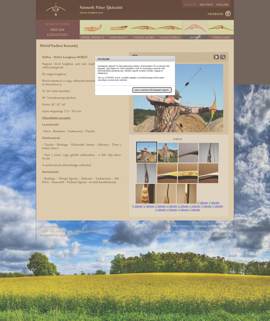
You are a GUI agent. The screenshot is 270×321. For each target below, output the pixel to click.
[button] (152, 89)
